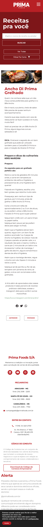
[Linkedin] (10, 372)
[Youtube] (17, 372)
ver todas (22, 51)
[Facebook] (33, 372)
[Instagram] (25, 372)
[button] (17, 306)
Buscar (21, 43)
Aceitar (6, 523)
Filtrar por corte (20, 57)
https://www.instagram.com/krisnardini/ (21, 298)
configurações (33, 519)
